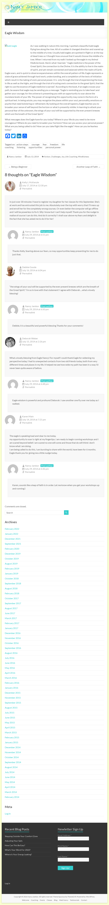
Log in (8, 813)
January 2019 (11, 573)
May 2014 (10, 782)
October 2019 (12, 558)
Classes (49, 900)
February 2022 (12, 528)
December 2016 (12, 633)
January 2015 (11, 742)
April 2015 (10, 727)
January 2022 (11, 533)
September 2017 (13, 603)
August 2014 (11, 767)
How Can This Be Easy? (15, 845)
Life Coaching (71, 156)
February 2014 (12, 797)
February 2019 (12, 568)
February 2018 (12, 593)
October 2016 (12, 643)
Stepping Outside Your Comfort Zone (21, 836)
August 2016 (11, 653)
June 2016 (10, 663)
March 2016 (11, 677)
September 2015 (13, 702)
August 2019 (11, 563)
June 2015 (10, 717)
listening (21, 147)
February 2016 (12, 682)
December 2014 (12, 747)
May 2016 (10, 667)
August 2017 (11, 608)
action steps (22, 144)
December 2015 (12, 692)
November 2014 (13, 752)
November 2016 (13, 638)
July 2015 (9, 712)
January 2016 (11, 687)
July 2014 (9, 772)
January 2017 (11, 628)
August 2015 (11, 707)
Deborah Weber (30, 338)
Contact (84, 900)
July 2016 (9, 658)
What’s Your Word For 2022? (18, 850)
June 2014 (10, 777)
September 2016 (13, 648)
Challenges (56, 156)
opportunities (35, 147)
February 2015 (12, 737)
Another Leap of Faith (88, 166)
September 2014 (13, 762)
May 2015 (10, 722)
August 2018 (11, 588)
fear (45, 144)
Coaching (34, 900)
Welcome (25, 900)
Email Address (65, 835)
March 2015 (11, 732)
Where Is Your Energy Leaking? (18, 854)
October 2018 (12, 578)
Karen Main (28, 416)
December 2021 (12, 538)
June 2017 (10, 613)
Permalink (27, 188)
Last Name (63, 856)
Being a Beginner (18, 166)
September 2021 (13, 543)
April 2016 (10, 672)
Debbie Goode (29, 267)
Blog (55, 900)
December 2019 (12, 553)
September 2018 (13, 583)
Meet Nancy (63, 900)
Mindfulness (83, 156)
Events (42, 900)
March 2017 (11, 618)
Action (47, 156)
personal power (53, 147)
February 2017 (12, 623)
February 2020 (12, 548)
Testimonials (74, 900)
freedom (54, 144)
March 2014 (11, 792)
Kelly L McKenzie (30, 182)
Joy (62, 156)
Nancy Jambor (15, 156)
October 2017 (12, 598)
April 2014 (10, 787)
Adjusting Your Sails (13, 841)
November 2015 (13, 697)
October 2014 (12, 757)
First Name (63, 846)
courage (35, 144)
